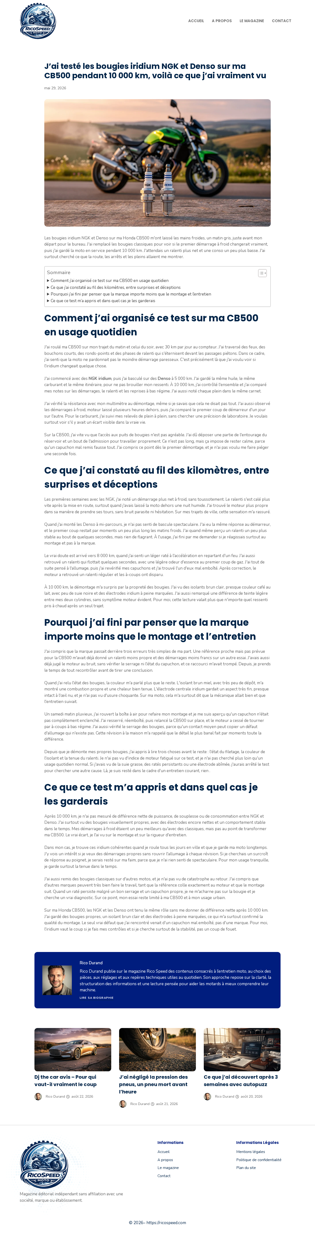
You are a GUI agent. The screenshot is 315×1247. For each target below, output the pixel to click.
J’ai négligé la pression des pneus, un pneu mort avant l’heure (153, 1084)
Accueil (196, 20)
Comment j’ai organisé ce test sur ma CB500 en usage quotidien (110, 280)
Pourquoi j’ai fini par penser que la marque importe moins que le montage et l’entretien (131, 294)
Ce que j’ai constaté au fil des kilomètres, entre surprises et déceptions (116, 287)
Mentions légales (250, 1151)
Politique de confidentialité (259, 1159)
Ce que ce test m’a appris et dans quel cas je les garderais (103, 301)
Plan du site (246, 1167)
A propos (222, 20)
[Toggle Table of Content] (260, 273)
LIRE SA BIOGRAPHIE (97, 998)
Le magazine (252, 20)
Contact (281, 20)
